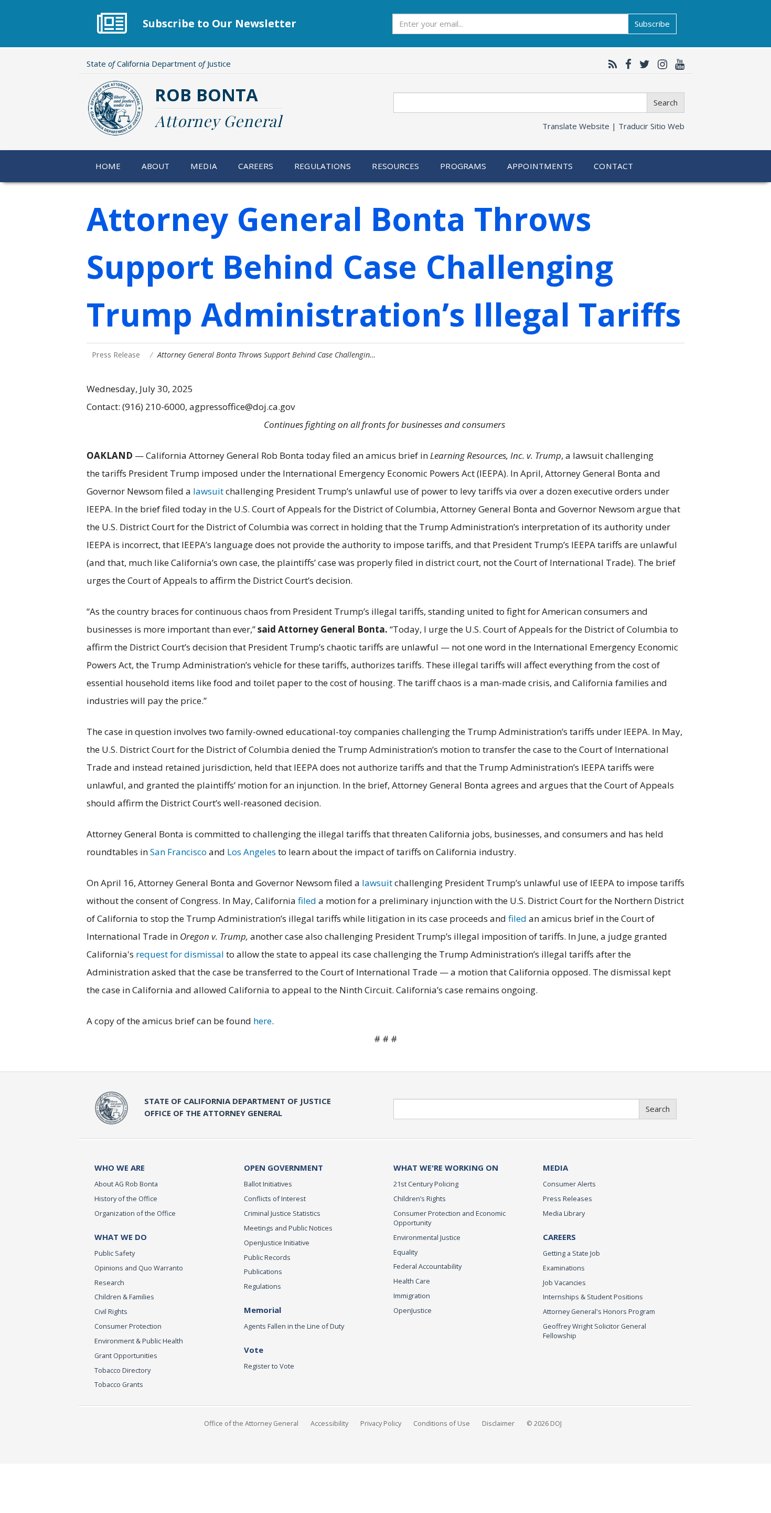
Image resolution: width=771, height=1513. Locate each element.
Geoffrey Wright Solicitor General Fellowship (594, 1330)
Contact (613, 166)
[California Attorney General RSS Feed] (610, 64)
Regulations (322, 166)
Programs (463, 166)
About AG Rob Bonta (126, 1184)
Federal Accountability (427, 1266)
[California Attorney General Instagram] (659, 64)
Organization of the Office (135, 1213)
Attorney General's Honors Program (599, 1311)
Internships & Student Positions (593, 1296)
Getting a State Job (571, 1253)
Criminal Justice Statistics (282, 1213)
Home (108, 166)
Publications (263, 1271)
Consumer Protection (128, 1326)
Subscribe (652, 23)
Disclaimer (498, 1423)
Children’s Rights (419, 1198)
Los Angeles (251, 852)
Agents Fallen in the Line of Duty (294, 1326)
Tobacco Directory (122, 1370)
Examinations (564, 1268)
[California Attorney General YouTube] (677, 64)
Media (203, 166)
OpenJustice (412, 1310)
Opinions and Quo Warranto (138, 1268)
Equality (405, 1252)
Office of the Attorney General (251, 1423)
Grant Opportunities (125, 1355)
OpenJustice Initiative (276, 1242)
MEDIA (555, 1167)
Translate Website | (613, 126)
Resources (395, 166)
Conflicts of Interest (275, 1198)
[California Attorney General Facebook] (625, 64)
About (156, 166)
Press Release (116, 355)
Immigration (411, 1295)
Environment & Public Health (138, 1341)
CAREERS (559, 1237)
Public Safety (114, 1253)
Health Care (411, 1281)
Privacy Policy (380, 1423)
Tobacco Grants (118, 1384)
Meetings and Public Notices (288, 1228)
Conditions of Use (441, 1423)
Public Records (267, 1257)
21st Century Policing (425, 1184)
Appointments (540, 166)
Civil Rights (110, 1311)
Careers (256, 166)
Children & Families (124, 1296)
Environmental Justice (427, 1237)
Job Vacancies (564, 1282)
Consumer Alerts (569, 1184)
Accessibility (329, 1423)
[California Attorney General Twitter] (642, 64)
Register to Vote (269, 1366)
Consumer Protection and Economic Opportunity (449, 1218)
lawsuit (208, 491)
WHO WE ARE (119, 1167)
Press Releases (567, 1198)
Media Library (564, 1213)
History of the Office (125, 1198)
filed (307, 901)
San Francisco (178, 852)
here (262, 1021)
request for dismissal (181, 954)
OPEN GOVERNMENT (283, 1167)
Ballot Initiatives (268, 1184)
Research (109, 1282)
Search (666, 102)
